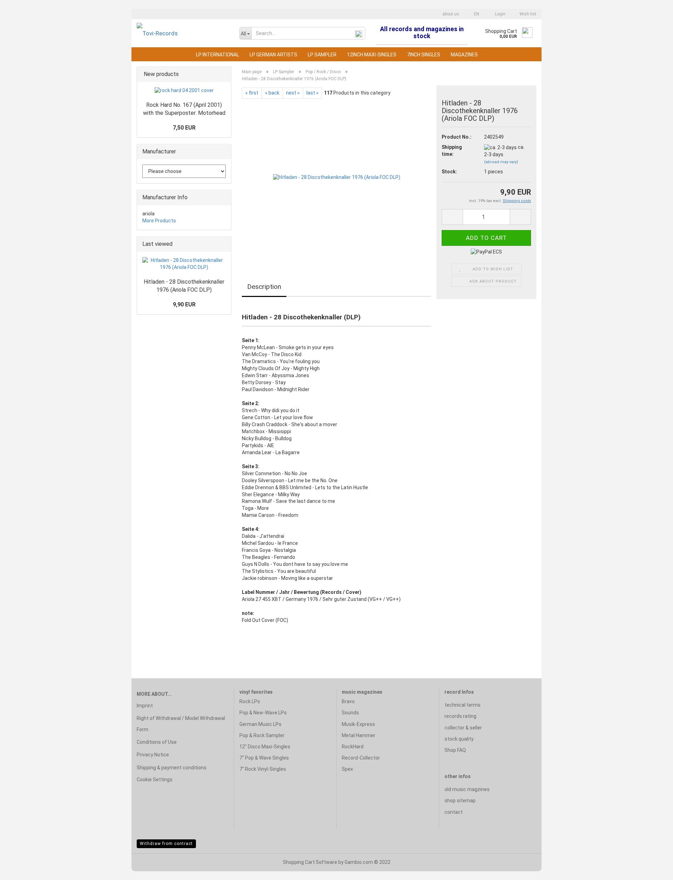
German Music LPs (260, 724)
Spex (347, 769)
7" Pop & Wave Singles (264, 758)
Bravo (348, 701)
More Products (159, 220)
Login (499, 14)
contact (453, 812)
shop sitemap (460, 800)
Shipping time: (452, 150)
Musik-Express (358, 724)
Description (264, 287)
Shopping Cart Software (310, 862)
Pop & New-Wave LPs (263, 712)
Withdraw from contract (166, 843)
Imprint (145, 705)
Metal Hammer (358, 735)
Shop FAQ (455, 750)
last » (312, 93)
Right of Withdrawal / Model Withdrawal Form (181, 723)
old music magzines (467, 789)
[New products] (224, 74)
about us (450, 14)
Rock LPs (249, 701)
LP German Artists (273, 54)
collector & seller (463, 727)
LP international (217, 54)
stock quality (459, 739)
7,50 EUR (184, 127)
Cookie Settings (154, 779)
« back (272, 93)
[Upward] (653, 869)
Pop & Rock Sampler (262, 735)
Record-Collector (361, 758)
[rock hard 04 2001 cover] (184, 90)
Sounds (350, 712)
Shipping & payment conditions (171, 767)
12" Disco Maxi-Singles (264, 746)
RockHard (352, 746)
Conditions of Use (157, 742)
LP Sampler (322, 54)
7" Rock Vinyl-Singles (262, 769)
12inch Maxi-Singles (371, 54)
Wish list (526, 14)
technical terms (462, 705)
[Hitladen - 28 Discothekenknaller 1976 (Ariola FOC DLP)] (336, 177)
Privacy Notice (153, 754)
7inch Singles (423, 54)
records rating (460, 716)
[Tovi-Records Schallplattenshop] (183, 33)
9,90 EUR (184, 304)
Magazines (464, 54)
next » (293, 93)
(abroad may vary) (501, 162)
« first (251, 93)
